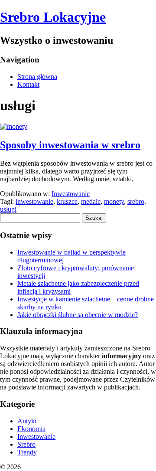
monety (114, 201)
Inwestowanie (71, 193)
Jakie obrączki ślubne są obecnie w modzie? (77, 314)
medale (91, 201)
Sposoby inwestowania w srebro (70, 144)
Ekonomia (31, 428)
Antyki (26, 421)
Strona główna (37, 76)
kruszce (67, 201)
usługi (8, 209)
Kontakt (28, 84)
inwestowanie (34, 201)
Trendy (27, 452)
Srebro (26, 444)
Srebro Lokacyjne (53, 17)
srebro (135, 201)
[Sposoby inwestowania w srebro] (13, 126)
